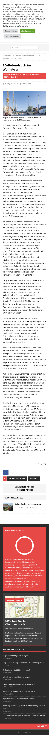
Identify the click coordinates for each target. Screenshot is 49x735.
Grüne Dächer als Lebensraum (28, 504)
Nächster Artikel (24, 490)
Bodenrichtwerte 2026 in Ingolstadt (16, 670)
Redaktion (26, 83)
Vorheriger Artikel (24, 487)
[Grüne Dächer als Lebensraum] (8, 509)
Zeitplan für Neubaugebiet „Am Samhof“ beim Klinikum (24, 715)
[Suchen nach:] (24, 47)
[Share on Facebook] (5, 474)
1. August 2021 (11, 83)
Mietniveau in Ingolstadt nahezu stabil (17, 677)
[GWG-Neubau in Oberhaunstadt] (24, 616)
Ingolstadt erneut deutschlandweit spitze (18, 698)
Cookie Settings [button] (11, 31)
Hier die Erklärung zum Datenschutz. (22, 24)
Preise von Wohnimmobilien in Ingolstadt (19, 684)
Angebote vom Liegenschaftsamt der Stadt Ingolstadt (23, 663)
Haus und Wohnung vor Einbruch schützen (19, 691)
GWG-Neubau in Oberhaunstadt (15, 622)
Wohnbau (34, 478)
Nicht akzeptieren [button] (12, 36)
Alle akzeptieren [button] (27, 31)
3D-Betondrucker (17, 478)
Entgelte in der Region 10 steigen (15, 655)
